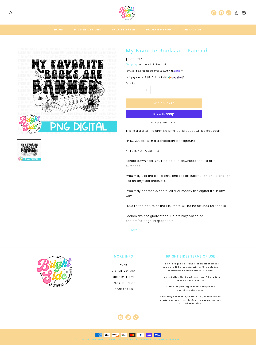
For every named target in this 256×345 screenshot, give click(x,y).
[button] (11, 13)
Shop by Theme (124, 277)
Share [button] (133, 230)
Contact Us (123, 289)
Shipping (131, 64)
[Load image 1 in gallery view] (29, 151)
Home (123, 264)
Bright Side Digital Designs (107, 339)
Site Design (140, 339)
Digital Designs (123, 270)
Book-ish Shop (123, 283)
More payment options (164, 122)
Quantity (131, 83)
